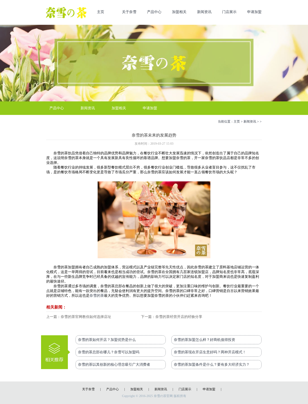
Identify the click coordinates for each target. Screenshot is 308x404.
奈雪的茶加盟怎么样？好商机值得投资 (204, 340)
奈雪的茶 (97, 295)
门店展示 (229, 12)
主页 (100, 12)
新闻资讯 (204, 12)
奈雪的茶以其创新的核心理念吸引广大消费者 (114, 364)
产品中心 (154, 12)
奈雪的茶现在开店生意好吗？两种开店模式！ (210, 352)
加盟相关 (179, 12)
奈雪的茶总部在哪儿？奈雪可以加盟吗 (108, 352)
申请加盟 (254, 12)
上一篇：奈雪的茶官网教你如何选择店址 (78, 317)
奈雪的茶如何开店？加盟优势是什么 (107, 340)
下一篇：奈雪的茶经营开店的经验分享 (171, 317)
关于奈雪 (129, 12)
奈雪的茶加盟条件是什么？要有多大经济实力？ (212, 364)
